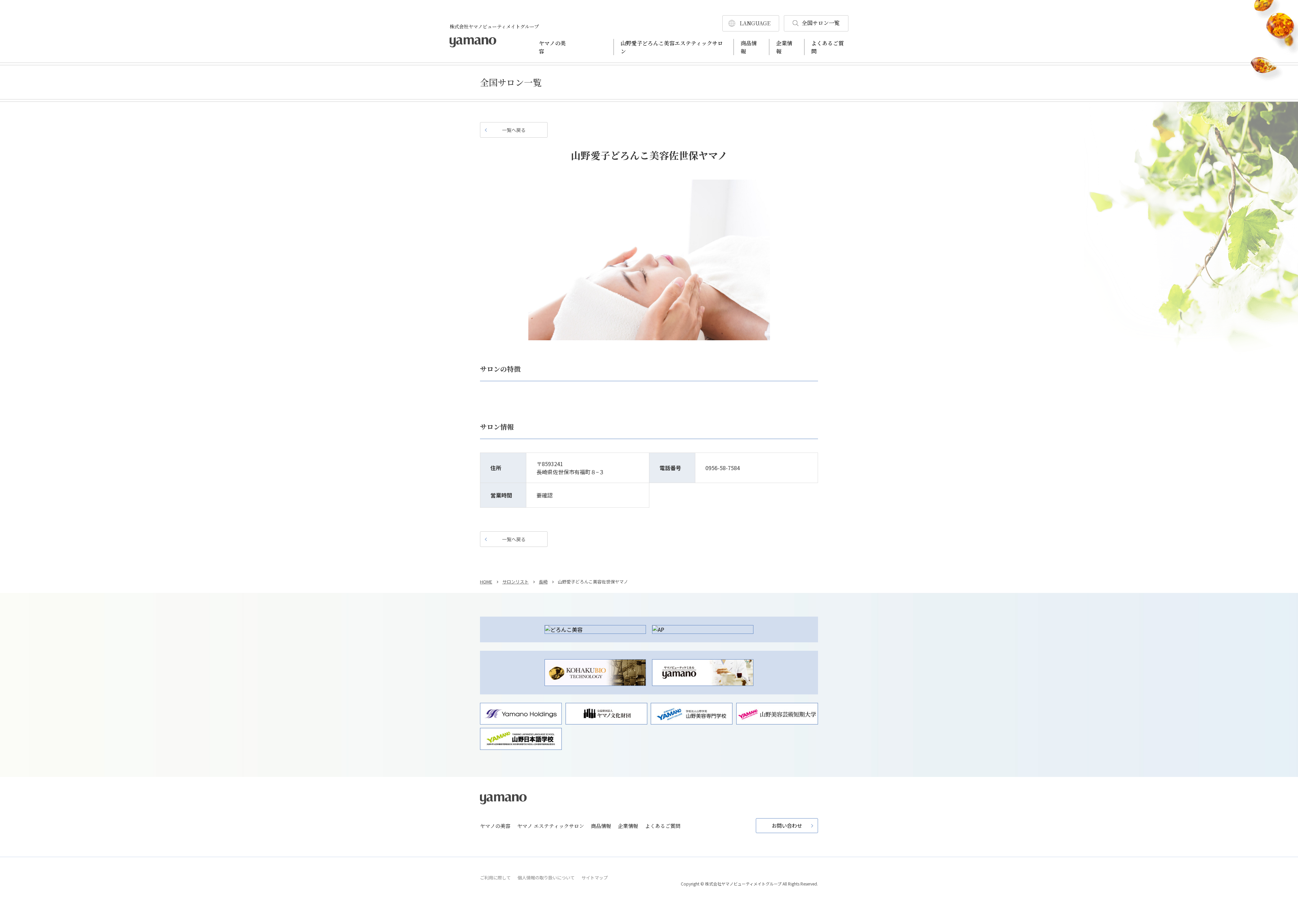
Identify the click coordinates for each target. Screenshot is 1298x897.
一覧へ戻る (514, 130)
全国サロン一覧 (821, 23)
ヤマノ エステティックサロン (550, 825)
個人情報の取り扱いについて (546, 877)
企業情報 (628, 825)
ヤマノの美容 (495, 825)
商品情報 (601, 825)
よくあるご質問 (662, 825)
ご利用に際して (495, 877)
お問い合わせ (787, 825)
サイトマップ (594, 877)
